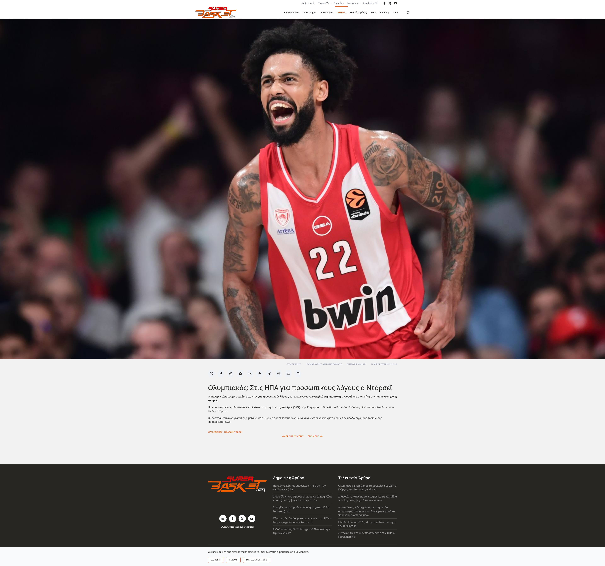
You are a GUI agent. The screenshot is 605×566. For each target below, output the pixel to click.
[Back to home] (215, 12)
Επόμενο (314, 436)
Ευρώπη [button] (384, 12)
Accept (215, 560)
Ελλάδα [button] (341, 12)
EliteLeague (327, 12)
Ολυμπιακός (215, 432)
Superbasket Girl (370, 3)
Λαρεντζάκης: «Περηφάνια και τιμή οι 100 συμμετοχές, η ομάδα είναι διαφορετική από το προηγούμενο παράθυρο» (366, 511)
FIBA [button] (373, 12)
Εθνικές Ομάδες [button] (358, 12)
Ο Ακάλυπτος (353, 3)
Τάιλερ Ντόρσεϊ (233, 432)
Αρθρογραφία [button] (308, 3)
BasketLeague (291, 12)
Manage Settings (256, 560)
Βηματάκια (339, 3)
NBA (395, 12)
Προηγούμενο (294, 436)
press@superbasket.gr (243, 526)
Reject (233, 560)
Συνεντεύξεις (324, 3)
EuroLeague (309, 12)
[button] (408, 12)
